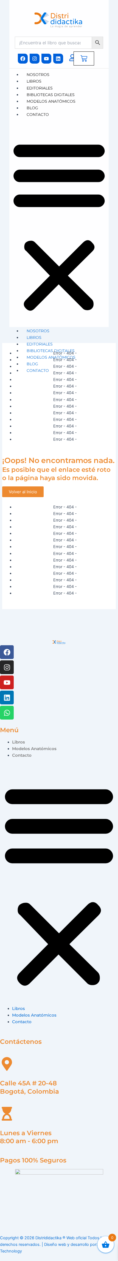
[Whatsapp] (7, 713)
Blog (32, 107)
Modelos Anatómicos (51, 101)
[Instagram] (7, 667)
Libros (34, 81)
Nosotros (38, 74)
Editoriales (40, 88)
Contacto (38, 114)
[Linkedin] (7, 697)
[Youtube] (7, 682)
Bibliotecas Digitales (51, 94)
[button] (59, 226)
